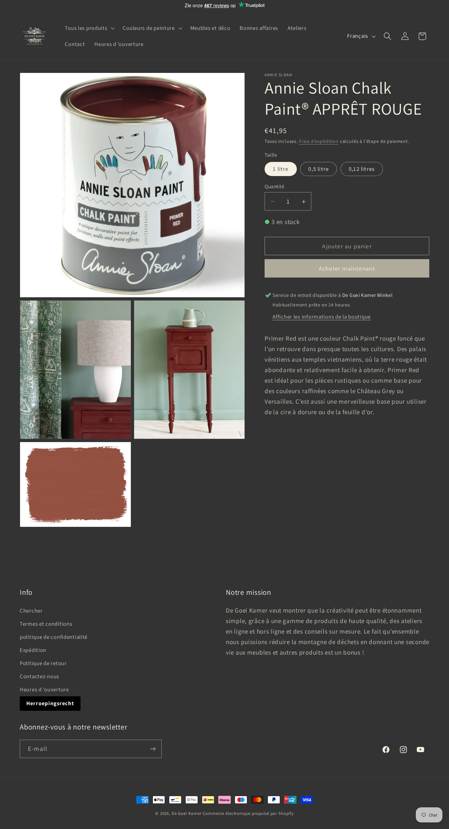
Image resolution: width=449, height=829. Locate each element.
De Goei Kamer (186, 813)
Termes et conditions (46, 623)
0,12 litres (362, 168)
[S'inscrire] (152, 749)
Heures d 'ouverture (44, 689)
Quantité (274, 186)
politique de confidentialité (53, 636)
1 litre (280, 168)
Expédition (33, 650)
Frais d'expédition (319, 141)
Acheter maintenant (347, 269)
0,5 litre (318, 168)
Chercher (31, 610)
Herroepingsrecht (50, 702)
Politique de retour (43, 663)
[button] (89, 28)
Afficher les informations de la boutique (321, 316)
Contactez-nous (39, 676)
